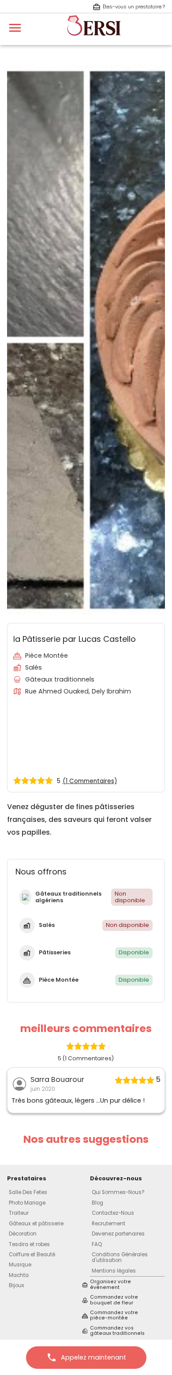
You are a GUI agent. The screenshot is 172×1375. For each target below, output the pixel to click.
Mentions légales (114, 1270)
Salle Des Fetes (28, 1192)
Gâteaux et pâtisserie (36, 1223)
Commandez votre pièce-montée (114, 1315)
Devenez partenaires (118, 1233)
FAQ (97, 1244)
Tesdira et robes (29, 1244)
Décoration (23, 1233)
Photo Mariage (27, 1202)
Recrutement (108, 1223)
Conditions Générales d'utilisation (120, 1257)
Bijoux (16, 1285)
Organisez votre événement (110, 1284)
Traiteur (19, 1213)
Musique (20, 1264)
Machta (19, 1275)
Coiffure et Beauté (32, 1254)
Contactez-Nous (113, 1213)
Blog (97, 1202)
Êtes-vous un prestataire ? (134, 7)
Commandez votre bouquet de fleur (114, 1300)
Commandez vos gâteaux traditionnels (117, 1331)
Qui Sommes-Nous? (118, 1192)
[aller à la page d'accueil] (94, 39)
